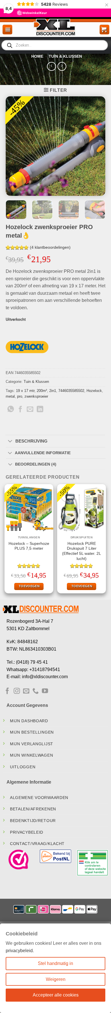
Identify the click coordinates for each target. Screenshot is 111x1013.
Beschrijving (31, 441)
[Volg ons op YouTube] (45, 692)
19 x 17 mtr (25, 391)
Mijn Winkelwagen (31, 756)
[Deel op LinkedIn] (40, 410)
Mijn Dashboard (29, 721)
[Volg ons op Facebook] (7, 692)
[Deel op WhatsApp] (10, 410)
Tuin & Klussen (65, 57)
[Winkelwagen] (104, 30)
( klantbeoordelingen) (50, 248)
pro (19, 397)
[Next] (96, 147)
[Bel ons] (35, 692)
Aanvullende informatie (43, 453)
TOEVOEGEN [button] (29, 587)
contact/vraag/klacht (37, 844)
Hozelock (94, 391)
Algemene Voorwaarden (39, 798)
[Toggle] (10, 442)
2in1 (52, 391)
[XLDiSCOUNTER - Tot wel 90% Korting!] (55, 27)
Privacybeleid (26, 833)
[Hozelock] (27, 348)
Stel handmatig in (55, 963)
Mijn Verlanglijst (31, 744)
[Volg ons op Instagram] (17, 692)
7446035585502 (71, 391)
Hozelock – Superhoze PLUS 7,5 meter (29, 547)
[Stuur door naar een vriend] (30, 410)
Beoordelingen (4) (35, 465)
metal (10, 397)
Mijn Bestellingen (32, 733)
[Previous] (15, 147)
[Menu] (7, 30)
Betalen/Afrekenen (33, 810)
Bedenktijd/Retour (33, 821)
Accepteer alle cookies (56, 995)
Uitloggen (22, 767)
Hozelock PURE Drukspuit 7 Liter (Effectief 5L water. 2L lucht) (81, 552)
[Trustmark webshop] (18, 860)
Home (37, 57)
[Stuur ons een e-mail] (26, 692)
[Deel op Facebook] (20, 410)
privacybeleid (19, 950)
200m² (42, 391)
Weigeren (55, 979)
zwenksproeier (36, 397)
